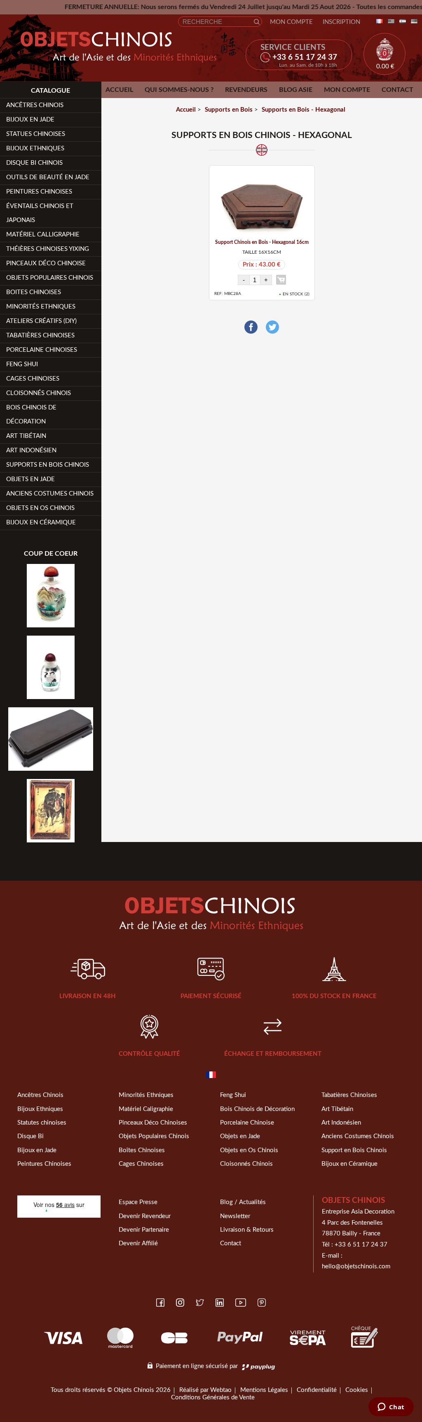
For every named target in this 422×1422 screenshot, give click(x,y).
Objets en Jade (30, 479)
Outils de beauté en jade (47, 177)
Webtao (221, 1390)
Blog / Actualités (243, 1202)
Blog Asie (295, 90)
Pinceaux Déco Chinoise (46, 263)
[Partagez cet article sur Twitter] (272, 327)
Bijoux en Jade (30, 120)
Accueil (119, 90)
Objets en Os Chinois (40, 508)
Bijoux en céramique (41, 522)
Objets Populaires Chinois (49, 278)
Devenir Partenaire (144, 1230)
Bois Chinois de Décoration (31, 415)
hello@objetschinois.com (356, 1266)
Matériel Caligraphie (146, 1109)
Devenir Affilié (138, 1243)
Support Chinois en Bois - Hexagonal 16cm (262, 242)
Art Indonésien (31, 450)
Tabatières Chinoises (40, 335)
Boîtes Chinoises (142, 1150)
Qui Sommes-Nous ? (179, 90)
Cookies (356, 1390)
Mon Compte (291, 22)
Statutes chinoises (41, 1123)
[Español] (401, 22)
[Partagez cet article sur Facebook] (251, 327)
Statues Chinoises (35, 134)
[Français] (378, 22)
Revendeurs (246, 90)
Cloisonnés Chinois (38, 393)
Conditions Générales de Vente (213, 1397)
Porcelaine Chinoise (247, 1123)
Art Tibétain (26, 436)
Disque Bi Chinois (34, 163)
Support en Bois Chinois (354, 1150)
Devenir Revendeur (145, 1216)
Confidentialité (317, 1390)
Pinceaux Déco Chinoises (153, 1123)
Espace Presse (138, 1202)
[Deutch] (412, 22)
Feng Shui (22, 364)
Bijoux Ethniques (35, 148)
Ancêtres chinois (34, 105)
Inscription (341, 22)
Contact (397, 90)
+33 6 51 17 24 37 (361, 1245)
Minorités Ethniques (40, 307)
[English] (389, 22)
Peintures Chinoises (39, 192)
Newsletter (235, 1216)
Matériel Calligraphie (43, 235)
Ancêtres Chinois (40, 1095)
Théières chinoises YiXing (47, 249)
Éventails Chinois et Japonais (39, 213)
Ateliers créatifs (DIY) (41, 321)
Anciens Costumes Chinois (50, 494)
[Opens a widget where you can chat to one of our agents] (391, 1407)
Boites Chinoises (33, 292)
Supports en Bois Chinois (47, 465)
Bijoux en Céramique (349, 1164)
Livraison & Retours (247, 1230)
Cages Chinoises (32, 379)
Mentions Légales (264, 1390)
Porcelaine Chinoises (41, 350)
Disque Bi (30, 1136)
